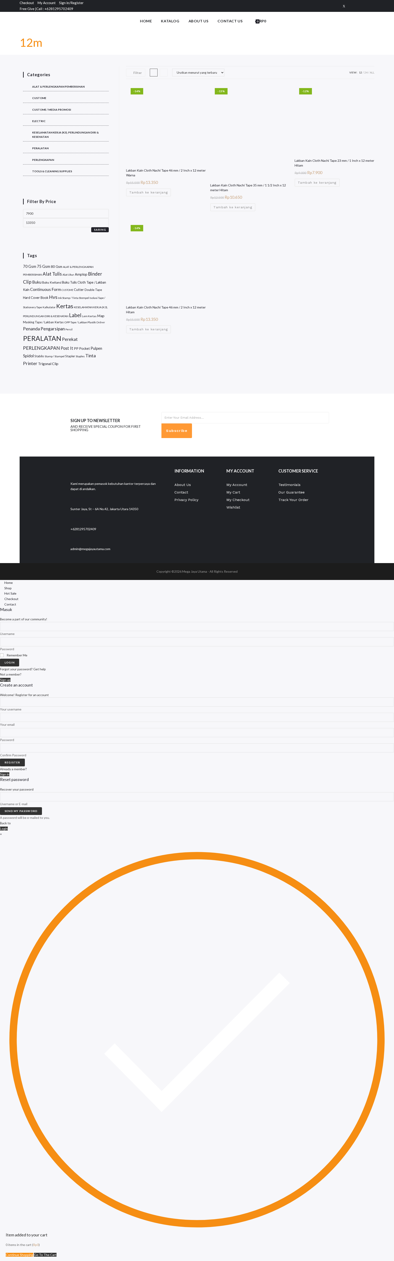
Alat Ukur (68, 274)
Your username (10, 709)
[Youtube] (267, 440)
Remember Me (16, 655)
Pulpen (96, 348)
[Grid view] (154, 72)
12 (360, 72)
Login (10, 662)
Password (7, 649)
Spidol (28, 355)
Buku (36, 282)
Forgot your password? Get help (23, 669)
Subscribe (176, 430)
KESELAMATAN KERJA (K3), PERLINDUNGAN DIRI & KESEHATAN (65, 134)
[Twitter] (343, 6)
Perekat (70, 339)
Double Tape (93, 290)
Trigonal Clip (48, 363)
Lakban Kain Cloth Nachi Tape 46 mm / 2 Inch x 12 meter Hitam (166, 309)
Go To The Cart (45, 1255)
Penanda (31, 328)
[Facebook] (351, 6)
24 (366, 72)
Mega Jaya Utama (194, 571)
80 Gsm (56, 266)
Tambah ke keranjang (148, 192)
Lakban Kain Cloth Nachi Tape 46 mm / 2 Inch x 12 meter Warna (166, 172)
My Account (46, 3)
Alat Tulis (52, 274)
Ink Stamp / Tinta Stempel (73, 298)
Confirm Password (13, 755)
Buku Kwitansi (51, 282)
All (372, 72)
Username (7, 634)
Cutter (79, 290)
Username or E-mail (13, 804)
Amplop (81, 274)
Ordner (100, 322)
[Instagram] (371, 6)
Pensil (69, 329)
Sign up (5, 680)
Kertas (64, 306)
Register (12, 762)
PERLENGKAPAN (43, 160)
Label (75, 315)
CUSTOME (39, 98)
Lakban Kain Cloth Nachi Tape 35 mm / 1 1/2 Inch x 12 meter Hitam (248, 187)
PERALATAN (40, 148)
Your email (7, 724)
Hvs (53, 297)
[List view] (164, 72)
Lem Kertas (89, 316)
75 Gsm (43, 266)
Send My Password (21, 811)
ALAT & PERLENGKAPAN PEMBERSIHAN (58, 86)
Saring (100, 229)
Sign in (4, 774)
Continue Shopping (19, 1255)
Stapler (70, 356)
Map (100, 315)
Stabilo (39, 356)
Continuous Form (45, 289)
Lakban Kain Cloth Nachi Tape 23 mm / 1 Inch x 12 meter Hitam (334, 163)
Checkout (27, 3)
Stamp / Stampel (55, 356)
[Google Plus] (358, 6)
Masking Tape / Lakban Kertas (43, 322)
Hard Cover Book (35, 298)
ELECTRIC (39, 121)
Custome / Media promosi (51, 109)
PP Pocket (82, 348)
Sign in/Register (71, 3)
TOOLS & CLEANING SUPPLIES (52, 171)
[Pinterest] (365, 6)
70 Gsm (29, 266)
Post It (67, 348)
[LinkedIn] (267, 430)
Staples (80, 356)
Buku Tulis (69, 282)
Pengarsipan (53, 328)
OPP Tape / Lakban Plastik (80, 322)
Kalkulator (49, 307)
